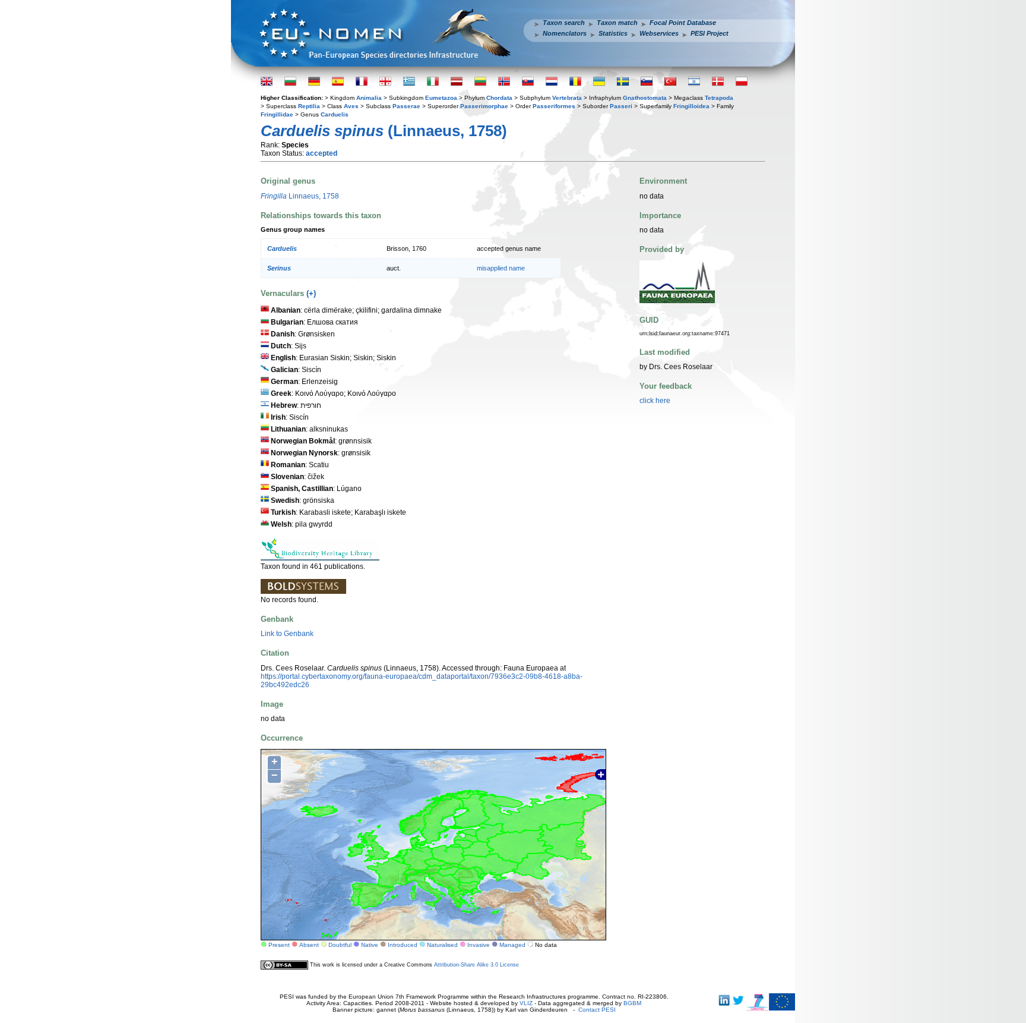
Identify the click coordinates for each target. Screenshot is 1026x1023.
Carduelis (335, 114)
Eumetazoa (441, 98)
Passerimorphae (484, 106)
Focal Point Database (683, 22)
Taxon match (617, 22)
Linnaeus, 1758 (300, 196)
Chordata (499, 98)
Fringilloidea (691, 106)
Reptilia (309, 106)
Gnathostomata (645, 98)
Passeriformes (554, 106)
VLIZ (526, 1003)
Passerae (406, 106)
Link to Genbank (287, 633)
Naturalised (442, 945)
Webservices (659, 33)
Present (279, 945)
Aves (351, 106)
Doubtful (340, 945)
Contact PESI (597, 1009)
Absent (309, 945)
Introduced (402, 945)
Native (369, 945)
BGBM (632, 1003)
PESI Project (710, 33)
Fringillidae (277, 114)
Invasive (478, 945)
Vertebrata (567, 98)
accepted (321, 153)
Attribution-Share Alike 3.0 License (476, 965)
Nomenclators (565, 33)
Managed (512, 945)
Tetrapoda (719, 98)
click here (654, 400)
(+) (311, 293)
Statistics (613, 33)
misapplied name (501, 268)
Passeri (621, 106)
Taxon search (564, 22)
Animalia (369, 98)
